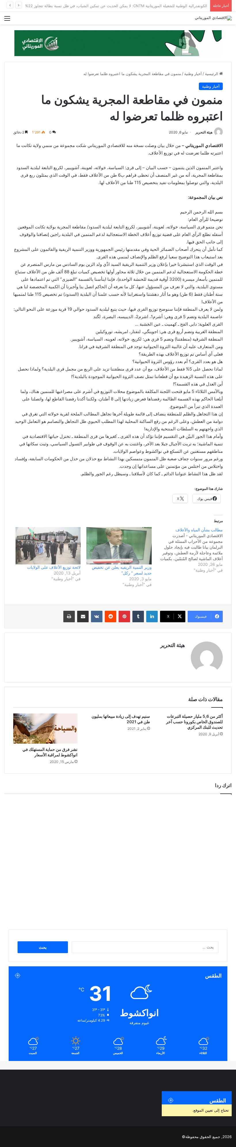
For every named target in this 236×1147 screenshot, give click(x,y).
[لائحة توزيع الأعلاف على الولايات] (48, 545)
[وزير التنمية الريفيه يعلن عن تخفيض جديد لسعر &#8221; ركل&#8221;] (119, 545)
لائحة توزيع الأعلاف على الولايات (54, 567)
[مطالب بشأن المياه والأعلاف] (187, 550)
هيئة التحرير (203, 132)
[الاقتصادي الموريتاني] (213, 18)
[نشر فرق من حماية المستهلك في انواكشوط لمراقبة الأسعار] (45, 728)
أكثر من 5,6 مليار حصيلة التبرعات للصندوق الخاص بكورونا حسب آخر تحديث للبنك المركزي (194, 722)
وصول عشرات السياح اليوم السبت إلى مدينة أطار (167, 5)
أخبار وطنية (193, 73)
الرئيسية (212, 73)
